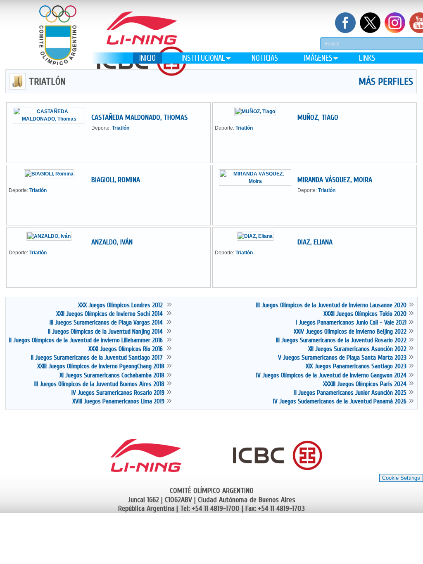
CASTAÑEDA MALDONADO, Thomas (139, 117)
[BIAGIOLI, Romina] (52, 174)
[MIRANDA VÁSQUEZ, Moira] (258, 181)
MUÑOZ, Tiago (317, 117)
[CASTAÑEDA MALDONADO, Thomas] (52, 119)
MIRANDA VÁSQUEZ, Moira (334, 179)
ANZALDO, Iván (112, 242)
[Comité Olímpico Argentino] (57, 41)
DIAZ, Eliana (315, 242)
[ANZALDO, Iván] (52, 236)
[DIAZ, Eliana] (258, 236)
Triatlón (120, 128)
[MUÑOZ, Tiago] (258, 111)
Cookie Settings (401, 478)
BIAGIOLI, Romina (115, 179)
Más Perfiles (386, 81)
